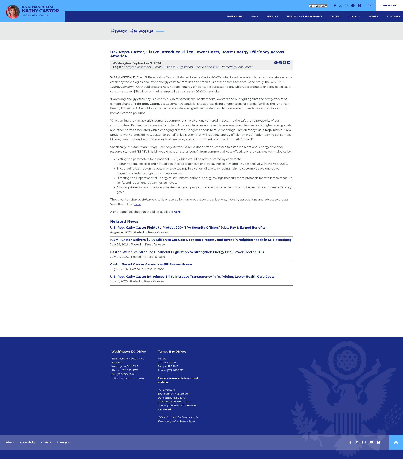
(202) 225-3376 (129, 370)
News (254, 16)
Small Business (164, 67)
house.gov (63, 442)
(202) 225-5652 (125, 374)
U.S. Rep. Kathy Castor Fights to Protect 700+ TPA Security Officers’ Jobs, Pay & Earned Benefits (188, 227)
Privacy (10, 442)
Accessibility (27, 442)
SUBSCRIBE (389, 5)
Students (393, 16)
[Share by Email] (288, 63)
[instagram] (346, 5)
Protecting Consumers (236, 67)
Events (373, 16)
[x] (340, 5)
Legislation (185, 67)
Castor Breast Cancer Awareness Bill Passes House (151, 264)
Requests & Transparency (304, 16)
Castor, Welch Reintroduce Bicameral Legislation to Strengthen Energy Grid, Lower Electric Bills (187, 252)
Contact (354, 16)
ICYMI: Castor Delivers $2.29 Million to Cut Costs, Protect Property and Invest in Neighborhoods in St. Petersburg (200, 240)
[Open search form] (370, 5)
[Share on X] (280, 63)
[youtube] (353, 5)
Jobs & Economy (206, 67)
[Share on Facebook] (276, 63)
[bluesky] (359, 5)
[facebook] (335, 5)
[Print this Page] (284, 63)
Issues (335, 16)
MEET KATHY (234, 16)
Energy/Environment (136, 67)
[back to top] (396, 442)
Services (272, 16)
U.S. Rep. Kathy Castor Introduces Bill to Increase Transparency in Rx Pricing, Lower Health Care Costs (192, 276)
